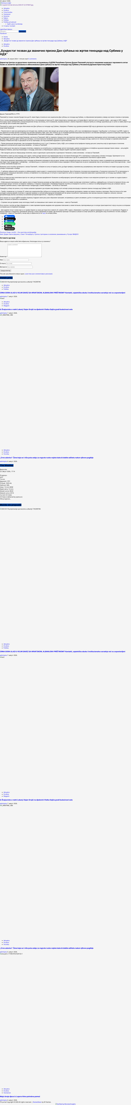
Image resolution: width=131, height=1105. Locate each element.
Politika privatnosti (10, 22)
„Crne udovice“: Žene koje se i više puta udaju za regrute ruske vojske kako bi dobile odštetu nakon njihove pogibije (46, 458)
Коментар (3, 256)
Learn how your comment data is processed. (39, 274)
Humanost (7, 14)
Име (1, 260)
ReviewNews (37, 1102)
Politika (6, 20)
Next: (39, 234)
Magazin (6, 306)
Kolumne (6, 16)
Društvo (6, 10)
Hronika (6, 454)
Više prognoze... (5, 499)
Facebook (3, 33)
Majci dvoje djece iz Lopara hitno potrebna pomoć (20, 1096)
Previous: (18, 232)
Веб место (3, 267)
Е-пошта (3, 263)
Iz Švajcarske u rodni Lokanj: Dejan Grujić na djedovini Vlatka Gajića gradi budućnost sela (36, 309)
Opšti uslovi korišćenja (14, 24)
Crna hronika (8, 12)
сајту (44, 213)
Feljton (6, 18)
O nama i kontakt (9, 26)
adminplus (3, 59)
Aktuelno (7, 8)
